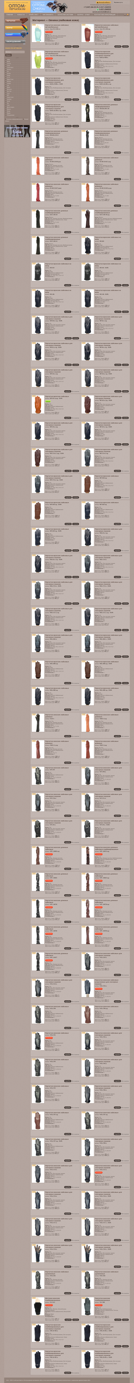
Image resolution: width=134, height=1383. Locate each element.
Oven (8, 93)
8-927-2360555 (105, 9)
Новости (21, 15)
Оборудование (10, 115)
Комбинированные (107, 61)
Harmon (9, 81)
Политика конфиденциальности (14, 119)
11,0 (109, 66)
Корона (9, 109)
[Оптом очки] (49, 12)
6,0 (101, 222)
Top (8, 103)
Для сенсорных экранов (59, 324)
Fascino (9, 73)
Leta (8, 85)
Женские (50, 35)
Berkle (8, 61)
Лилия (8, 111)
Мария (8, 113)
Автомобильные (62, 35)
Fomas (8, 75)
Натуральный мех (104, 247)
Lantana (9, 83)
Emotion (9, 69)
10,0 (104, 66)
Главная (9, 15)
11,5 (112, 66)
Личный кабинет (104, 2)
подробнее (68, 46)
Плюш (101, 65)
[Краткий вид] (125, 15)
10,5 (106, 66)
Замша (65, 219)
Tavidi (8, 101)
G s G (8, 77)
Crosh (8, 65)
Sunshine (9, 99)
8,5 (58, 142)
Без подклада (54, 38)
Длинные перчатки (107, 112)
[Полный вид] (128, 15)
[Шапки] (16, 37)
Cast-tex (9, 63)
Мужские (100, 61)
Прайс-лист (33, 15)
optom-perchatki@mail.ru (101, 12)
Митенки (55, 35)
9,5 (101, 66)
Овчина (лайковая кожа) (57, 37)
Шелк (52, 168)
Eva (8, 71)
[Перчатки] (16, 23)
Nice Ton (9, 91)
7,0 (103, 116)
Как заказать (48, 15)
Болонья (115, 63)
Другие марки (10, 107)
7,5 (51, 39)
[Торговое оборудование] (16, 44)
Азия (8, 105)
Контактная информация (104, 15)
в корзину (75, 46)
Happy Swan (10, 79)
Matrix (8, 87)
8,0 (56, 142)
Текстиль (115, 1310)
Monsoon (9, 89)
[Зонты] (16, 30)
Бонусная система (65, 15)
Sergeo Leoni (10, 97)
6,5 (101, 116)
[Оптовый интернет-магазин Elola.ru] (17, 136)
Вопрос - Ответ (83, 15)
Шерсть (102, 91)
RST (8, 95)
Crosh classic (10, 67)
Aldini (8, 59)
